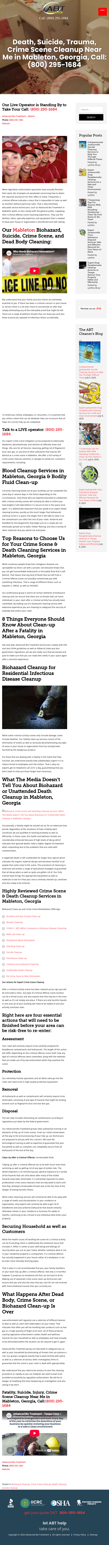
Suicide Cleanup (10, 1488)
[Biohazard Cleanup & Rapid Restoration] (34, 818)
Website (6, 123)
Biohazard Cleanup (20, 1484)
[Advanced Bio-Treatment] (54, 13)
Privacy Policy (79, 1534)
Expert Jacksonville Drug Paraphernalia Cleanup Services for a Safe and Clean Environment (94, 180)
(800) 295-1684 (43, 109)
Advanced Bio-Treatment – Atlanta (18, 116)
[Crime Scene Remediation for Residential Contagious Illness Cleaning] (34, 728)
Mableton (24, 230)
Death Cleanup (59, 1484)
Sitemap (94, 1534)
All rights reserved (61, 1534)
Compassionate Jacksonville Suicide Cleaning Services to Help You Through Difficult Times (95, 150)
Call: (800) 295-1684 (53, 18)
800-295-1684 (72, 1512)
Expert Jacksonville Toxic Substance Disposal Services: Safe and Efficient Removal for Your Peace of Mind (94, 241)
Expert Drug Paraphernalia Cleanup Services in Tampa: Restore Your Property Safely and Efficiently (94, 272)
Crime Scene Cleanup (41, 1484)
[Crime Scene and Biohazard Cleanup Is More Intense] (34, 182)
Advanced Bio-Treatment (14, 1462)
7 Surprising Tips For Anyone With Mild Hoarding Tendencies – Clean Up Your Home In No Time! (95, 210)
